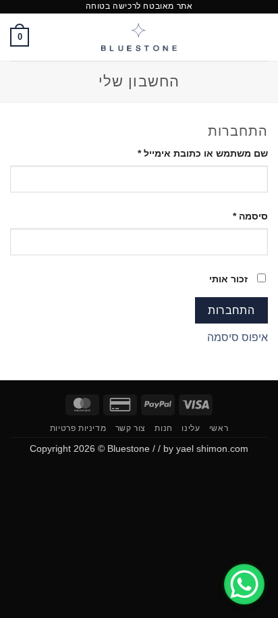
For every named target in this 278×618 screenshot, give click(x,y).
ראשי (218, 428)
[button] (260, 36)
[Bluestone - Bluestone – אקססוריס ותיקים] (139, 37)
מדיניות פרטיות (78, 428)
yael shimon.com (212, 448)
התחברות (231, 310)
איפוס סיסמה (237, 337)
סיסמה (240, 216)
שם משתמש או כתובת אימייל (192, 153)
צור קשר (130, 428)
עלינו (191, 428)
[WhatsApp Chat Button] (244, 584)
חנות (163, 428)
